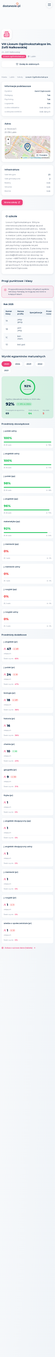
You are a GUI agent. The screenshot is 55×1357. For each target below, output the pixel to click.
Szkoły (20, 77)
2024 (17, 364)
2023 (28, 364)
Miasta (4, 77)
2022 (40, 364)
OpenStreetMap (35, 157)
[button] (27, 147)
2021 (6, 370)
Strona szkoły (10, 202)
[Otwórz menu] (49, 5)
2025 (6, 364)
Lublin (12, 77)
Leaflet (24, 157)
